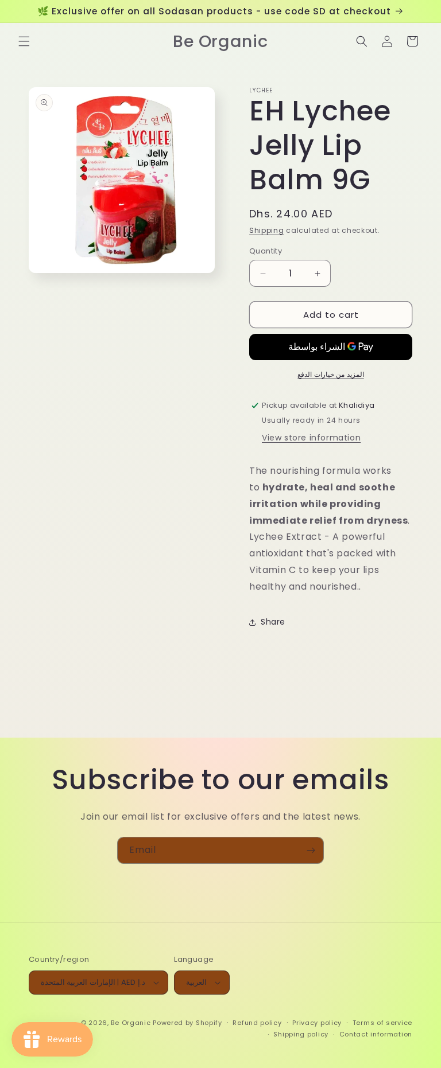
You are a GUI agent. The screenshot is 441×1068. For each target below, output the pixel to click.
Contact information (375, 1034)
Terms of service (382, 1022)
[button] (24, 41)
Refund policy (257, 1022)
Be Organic (130, 1022)
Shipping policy (300, 1034)
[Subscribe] (310, 850)
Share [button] (273, 621)
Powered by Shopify (187, 1022)
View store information (311, 437)
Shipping (266, 230)
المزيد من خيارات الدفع (330, 374)
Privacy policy (317, 1022)
